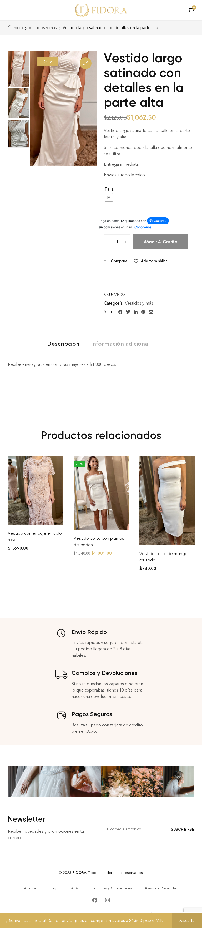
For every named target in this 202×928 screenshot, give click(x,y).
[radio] (109, 197)
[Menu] (11, 10)
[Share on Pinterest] (143, 312)
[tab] (63, 343)
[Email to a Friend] (151, 312)
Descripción (63, 343)
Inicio (18, 27)
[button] (86, 63)
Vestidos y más (43, 27)
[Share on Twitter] (128, 312)
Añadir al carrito (160, 241)
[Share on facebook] (120, 312)
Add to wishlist (154, 261)
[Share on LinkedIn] (136, 312)
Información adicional (120, 343)
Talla (109, 189)
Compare (119, 261)
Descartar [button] (187, 920)
